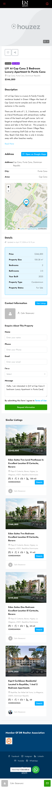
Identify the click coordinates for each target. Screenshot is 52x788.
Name (7, 331)
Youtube (20, 760)
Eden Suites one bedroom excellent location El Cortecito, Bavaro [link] (23, 611)
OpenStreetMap (32, 229)
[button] (26, 27)
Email (7, 356)
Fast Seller (15, 63)
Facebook (15, 756)
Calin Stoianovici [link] (19, 491)
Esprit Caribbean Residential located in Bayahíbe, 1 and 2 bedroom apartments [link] (23, 684)
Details (39, 482)
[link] (26, 440)
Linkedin (40, 756)
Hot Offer (39, 650)
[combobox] (26, 374)
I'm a (7, 368)
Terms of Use (41, 400)
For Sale (8, 63)
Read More (9, 143)
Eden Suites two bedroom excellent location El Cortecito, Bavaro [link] (23, 537)
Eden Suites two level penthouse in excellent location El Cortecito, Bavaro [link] (26, 463)
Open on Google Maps (35, 154)
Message (9, 380)
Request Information (26, 407)
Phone (8, 344)
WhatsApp (33, 760)
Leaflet (21, 229)
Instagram (28, 756)
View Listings (41, 303)
